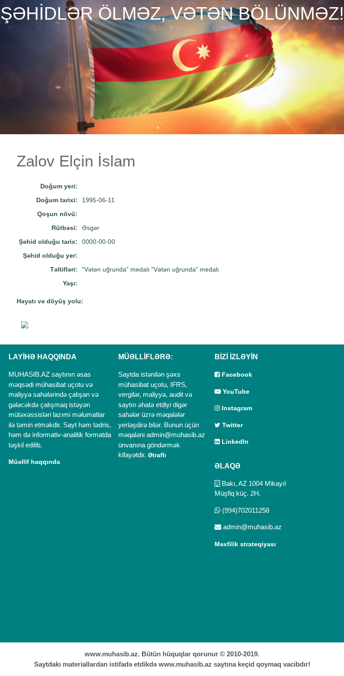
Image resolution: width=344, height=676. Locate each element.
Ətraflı (157, 455)
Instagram (236, 408)
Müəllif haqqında (34, 461)
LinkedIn (234, 441)
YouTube (235, 391)
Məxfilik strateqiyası (245, 544)
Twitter (231, 425)
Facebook (236, 374)
